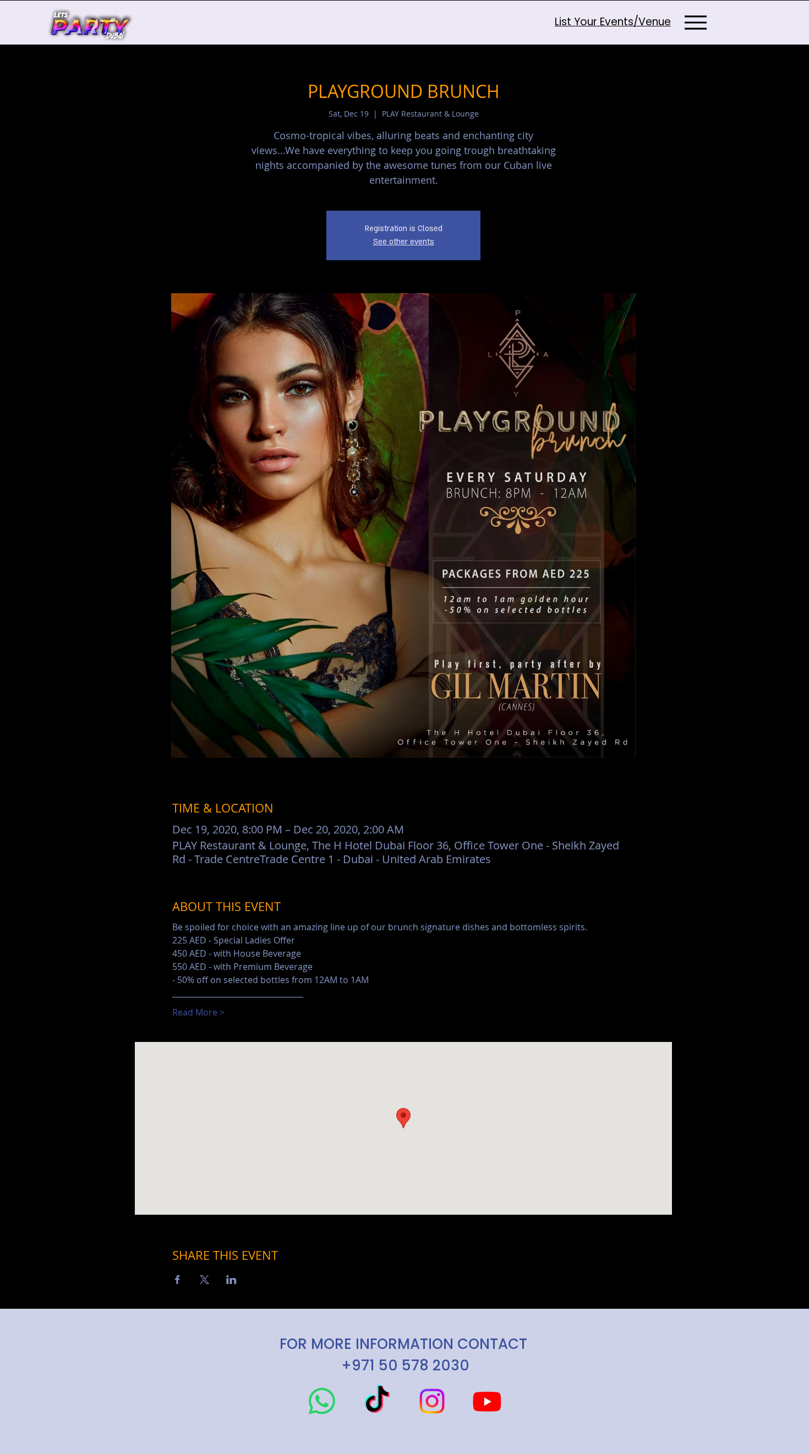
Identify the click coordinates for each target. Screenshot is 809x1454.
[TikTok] (376, 1401)
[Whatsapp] (321, 1401)
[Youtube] (487, 1401)
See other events (403, 242)
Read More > (198, 1012)
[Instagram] (432, 1401)
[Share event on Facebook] (177, 1279)
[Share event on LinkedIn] (231, 1279)
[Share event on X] (204, 1279)
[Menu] (695, 22)
